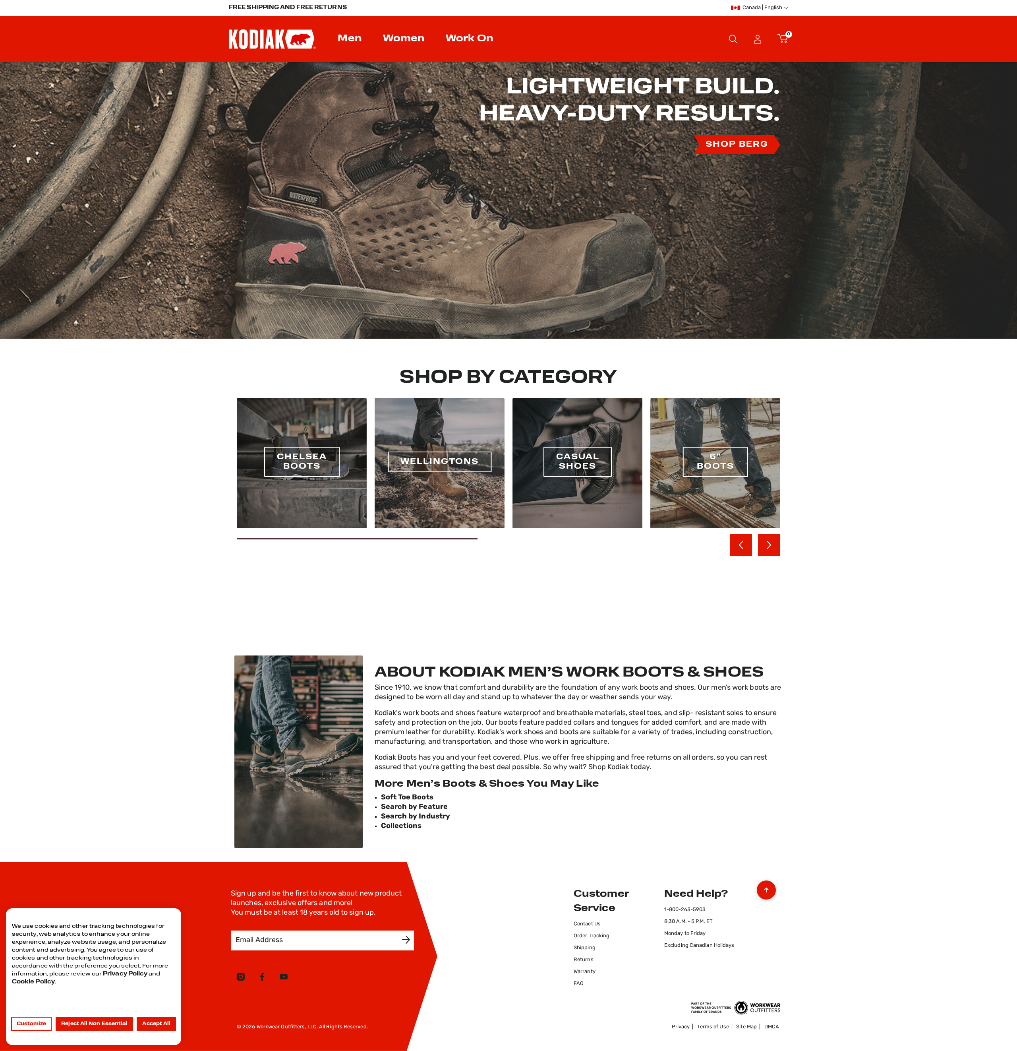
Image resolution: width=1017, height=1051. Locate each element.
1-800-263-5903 (685, 909)
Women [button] (404, 39)
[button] (758, 39)
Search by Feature (414, 807)
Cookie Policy (33, 982)
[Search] (733, 39)
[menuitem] (350, 39)
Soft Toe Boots (407, 797)
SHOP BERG (737, 145)
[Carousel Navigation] (755, 545)
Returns (584, 959)
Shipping (585, 947)
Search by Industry (415, 816)
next (769, 545)
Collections (401, 826)
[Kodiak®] (272, 39)
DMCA (771, 1027)
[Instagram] (241, 978)
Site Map (746, 1027)
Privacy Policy (125, 974)
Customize (31, 1024)
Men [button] (350, 39)
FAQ (579, 983)
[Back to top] (766, 888)
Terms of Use (713, 1027)
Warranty (585, 971)
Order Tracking (591, 936)
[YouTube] (284, 978)
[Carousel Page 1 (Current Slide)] (357, 538)
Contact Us (587, 924)
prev (741, 545)
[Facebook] (262, 978)
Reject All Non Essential (94, 1024)
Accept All (156, 1024)
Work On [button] (469, 39)
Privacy (681, 1027)
